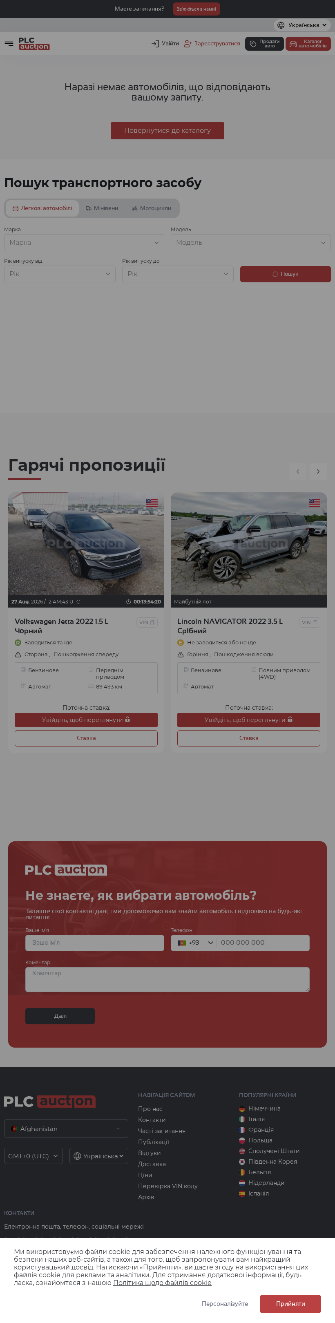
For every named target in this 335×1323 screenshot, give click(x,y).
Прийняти (290, 1304)
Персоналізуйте (225, 1304)
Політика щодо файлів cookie (162, 1283)
